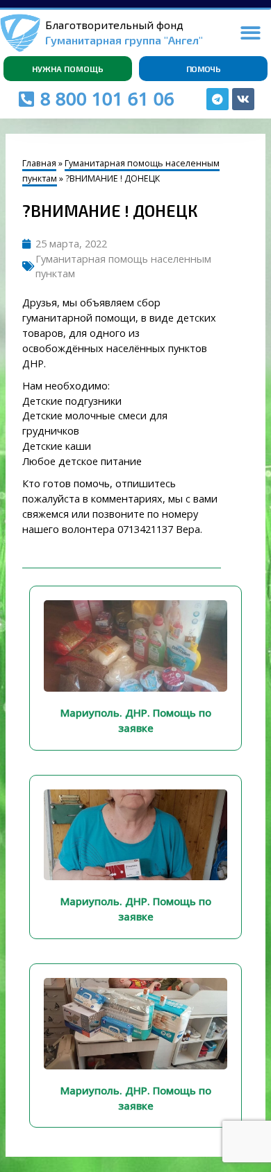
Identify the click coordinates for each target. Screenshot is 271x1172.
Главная (39, 163)
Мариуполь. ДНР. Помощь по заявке (135, 720)
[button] (251, 33)
